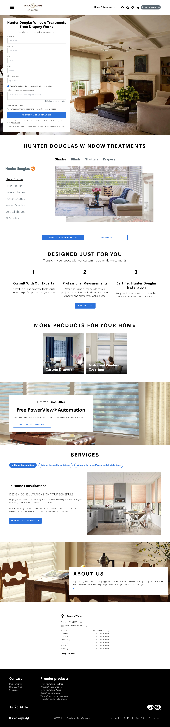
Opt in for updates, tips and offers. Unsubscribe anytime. (31, 86)
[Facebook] (122, 7)
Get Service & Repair (47, 109)
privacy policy (16, 123)
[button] (12, 7)
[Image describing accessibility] (154, 707)
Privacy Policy (44, 126)
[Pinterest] (133, 7)
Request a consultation (25, 520)
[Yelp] (127, 7)
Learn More (106, 237)
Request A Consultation (63, 237)
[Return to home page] (54, 7)
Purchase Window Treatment (22, 109)
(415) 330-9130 (68, 653)
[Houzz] (138, 7)
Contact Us (85, 305)
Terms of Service (56, 126)
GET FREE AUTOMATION (32, 424)
